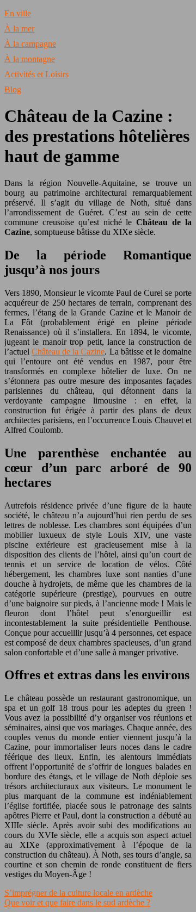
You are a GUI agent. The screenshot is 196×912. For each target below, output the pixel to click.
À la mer (19, 28)
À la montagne (29, 59)
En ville (17, 13)
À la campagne (30, 43)
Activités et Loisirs (36, 74)
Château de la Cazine (68, 351)
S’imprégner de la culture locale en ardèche (78, 892)
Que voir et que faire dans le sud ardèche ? (77, 902)
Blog (12, 89)
